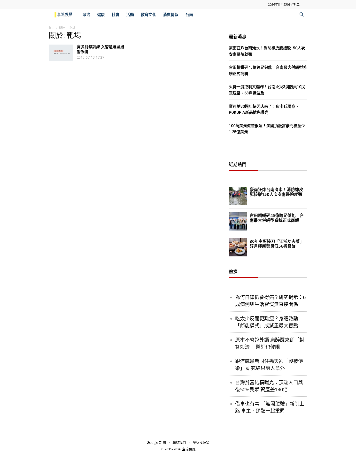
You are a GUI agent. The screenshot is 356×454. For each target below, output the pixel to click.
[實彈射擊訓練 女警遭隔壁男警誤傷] (61, 53)
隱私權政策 (201, 442)
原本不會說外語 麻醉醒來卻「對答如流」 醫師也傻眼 (269, 343)
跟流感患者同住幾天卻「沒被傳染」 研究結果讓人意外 (269, 364)
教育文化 (148, 15)
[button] (301, 15)
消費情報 (170, 15)
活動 (130, 15)
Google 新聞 (156, 442)
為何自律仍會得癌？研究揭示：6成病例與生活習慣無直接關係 (270, 301)
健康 (101, 15)
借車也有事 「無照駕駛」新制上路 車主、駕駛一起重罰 (269, 407)
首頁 (51, 28)
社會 (115, 15)
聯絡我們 (179, 442)
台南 (189, 15)
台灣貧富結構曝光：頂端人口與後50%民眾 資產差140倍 (269, 386)
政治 (86, 15)
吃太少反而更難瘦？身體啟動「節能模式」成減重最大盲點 (266, 322)
